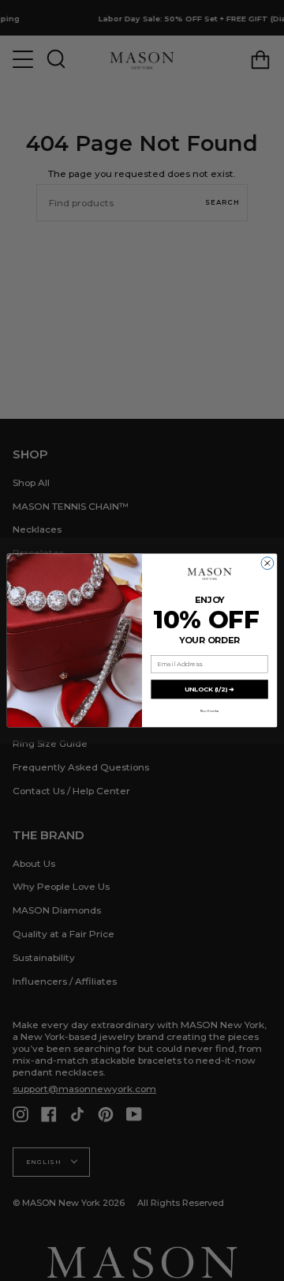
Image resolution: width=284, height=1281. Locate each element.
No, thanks (209, 711)
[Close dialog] (267, 563)
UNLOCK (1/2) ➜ (209, 689)
